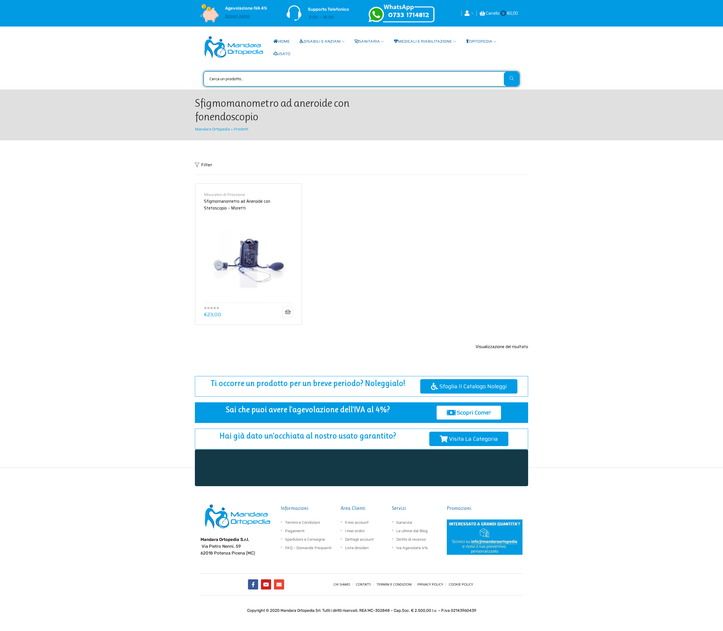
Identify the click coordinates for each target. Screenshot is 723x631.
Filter (206, 164)
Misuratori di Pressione (224, 194)
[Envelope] (279, 584)
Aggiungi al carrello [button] (287, 312)
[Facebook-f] (253, 584)
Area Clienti (353, 508)
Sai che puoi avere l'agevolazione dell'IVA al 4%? (308, 409)
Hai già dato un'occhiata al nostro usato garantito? (307, 436)
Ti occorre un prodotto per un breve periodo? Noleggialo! (308, 383)
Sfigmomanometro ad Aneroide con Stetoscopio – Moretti (237, 204)
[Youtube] (266, 584)
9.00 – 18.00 (321, 17)
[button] (468, 386)
